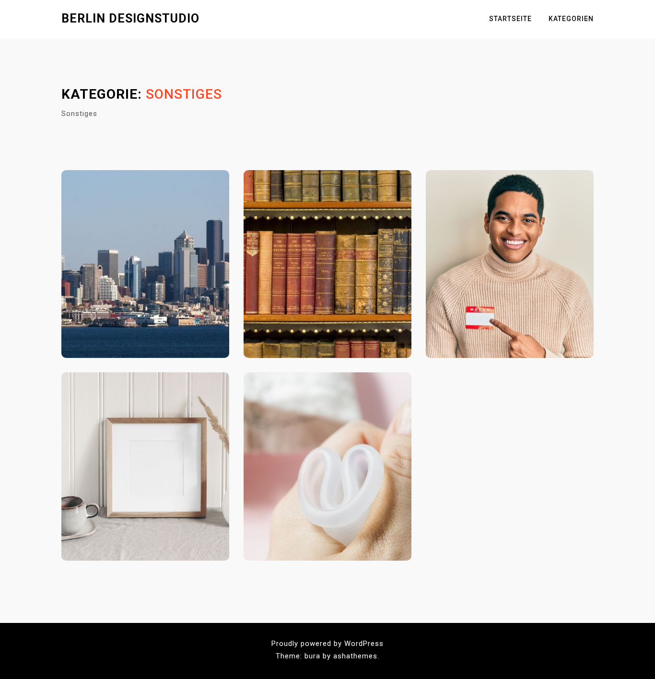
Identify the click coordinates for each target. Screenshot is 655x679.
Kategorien (571, 19)
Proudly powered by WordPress (327, 643)
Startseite (510, 19)
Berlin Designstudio (130, 18)
